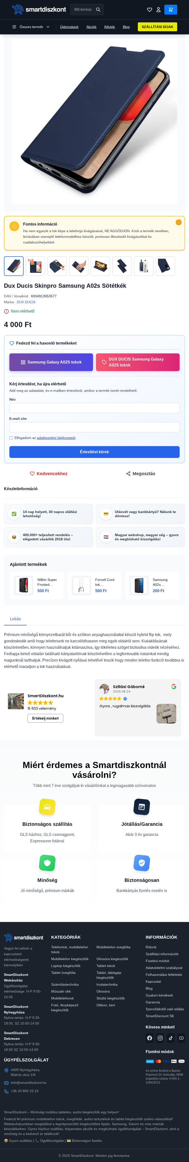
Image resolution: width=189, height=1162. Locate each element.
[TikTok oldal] (170, 1038)
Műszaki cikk (61, 991)
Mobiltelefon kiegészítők (70, 959)
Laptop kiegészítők (65, 966)
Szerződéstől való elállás (165, 1009)
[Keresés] (98, 9)
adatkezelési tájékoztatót (56, 438)
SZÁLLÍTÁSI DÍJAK (157, 27)
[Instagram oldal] (160, 1038)
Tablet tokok (105, 966)
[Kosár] (170, 10)
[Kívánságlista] (150, 10)
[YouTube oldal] (181, 1038)
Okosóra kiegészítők (112, 959)
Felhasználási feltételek (164, 975)
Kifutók (109, 27)
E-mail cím (18, 419)
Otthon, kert (105, 1005)
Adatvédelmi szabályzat (164, 968)
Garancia (153, 1002)
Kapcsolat (153, 981)
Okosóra (103, 991)
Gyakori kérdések (159, 995)
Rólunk (151, 947)
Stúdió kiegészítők (110, 998)
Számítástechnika (65, 984)
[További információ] (179, 222)
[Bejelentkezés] (158, 10)
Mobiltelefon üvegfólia (113, 947)
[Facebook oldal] (149, 1038)
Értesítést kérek (94, 452)
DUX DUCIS (26, 302)
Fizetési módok (157, 961)
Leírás (15, 619)
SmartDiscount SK (160, 1016)
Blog (126, 27)
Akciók (91, 27)
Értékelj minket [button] (45, 718)
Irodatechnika (107, 984)
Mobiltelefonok (62, 998)
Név (12, 399)
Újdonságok (69, 27)
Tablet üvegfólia (63, 973)
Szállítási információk (162, 954)
